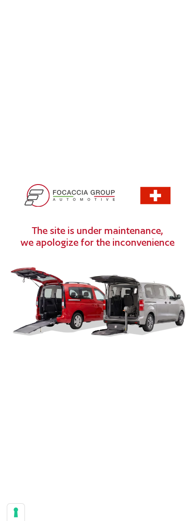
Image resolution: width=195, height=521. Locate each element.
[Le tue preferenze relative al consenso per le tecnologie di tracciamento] (15, 512)
